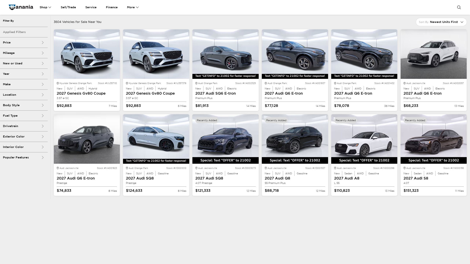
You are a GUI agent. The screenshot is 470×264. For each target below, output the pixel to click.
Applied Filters (14, 32)
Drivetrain (10, 126)
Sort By (424, 22)
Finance (112, 7)
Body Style (11, 105)
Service (91, 7)
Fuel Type (10, 115)
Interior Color (13, 146)
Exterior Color (14, 136)
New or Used (12, 63)
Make (7, 84)
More (131, 7)
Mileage (9, 52)
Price (7, 42)
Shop (43, 7)
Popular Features (16, 157)
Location (9, 94)
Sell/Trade (68, 7)
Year (6, 73)
